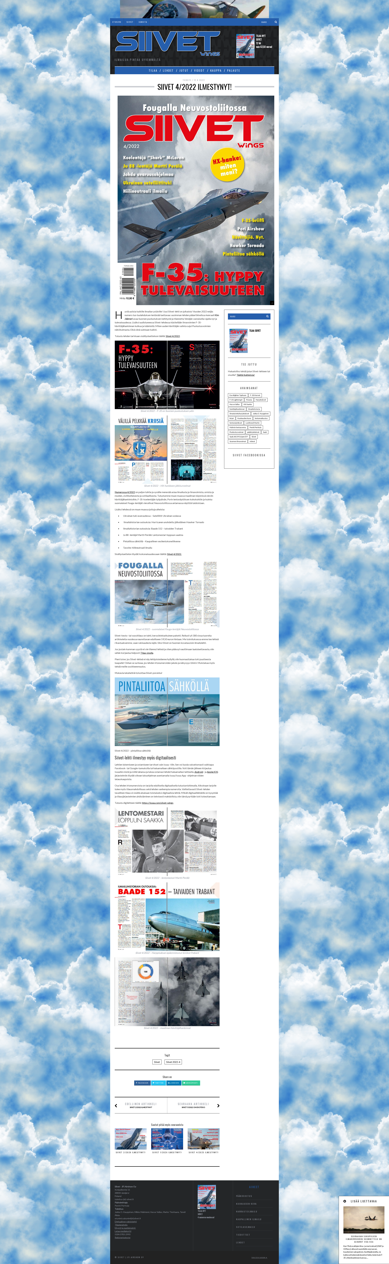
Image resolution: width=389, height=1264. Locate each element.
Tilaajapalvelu (121, 1224)
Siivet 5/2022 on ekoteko (193, 1105)
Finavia (249, 400)
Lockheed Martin (253, 423)
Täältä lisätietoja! (246, 374)
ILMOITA (143, 22)
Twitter (159, 1083)
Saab (265, 432)
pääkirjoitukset (253, 432)
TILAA (153, 70)
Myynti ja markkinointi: (125, 1228)
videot (252, 441)
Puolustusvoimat (236, 432)
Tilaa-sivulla (146, 652)
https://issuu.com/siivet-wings (157, 802)
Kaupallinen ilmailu (249, 1219)
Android (198, 771)
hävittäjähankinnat (237, 409)
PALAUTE (233, 70)
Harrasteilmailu (246, 1211)
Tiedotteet (243, 1234)
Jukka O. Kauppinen (261, 413)
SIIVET (130, 22)
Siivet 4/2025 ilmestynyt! (204, 1152)
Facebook (143, 1083)
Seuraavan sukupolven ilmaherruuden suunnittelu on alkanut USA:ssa (364, 1239)
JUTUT (184, 70)
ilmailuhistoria (254, 409)
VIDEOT (199, 70)
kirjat (232, 418)
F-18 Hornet (255, 395)
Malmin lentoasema (238, 427)
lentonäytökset (236, 423)
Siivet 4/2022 (173, 336)
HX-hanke (248, 404)
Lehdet (240, 1242)
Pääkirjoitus (244, 1196)
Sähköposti (191, 1083)
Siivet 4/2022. (174, 554)
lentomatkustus (261, 418)
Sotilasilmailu (245, 1226)
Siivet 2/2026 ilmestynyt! (131, 1152)
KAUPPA (216, 70)
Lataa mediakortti (123, 1231)
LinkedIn (174, 1083)
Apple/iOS (212, 771)
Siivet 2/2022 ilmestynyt (141, 1105)
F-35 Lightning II (236, 400)
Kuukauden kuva (244, 418)
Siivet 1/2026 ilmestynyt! (167, 1152)
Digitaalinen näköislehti (126, 1221)
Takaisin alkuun (258, 1257)
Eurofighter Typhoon (238, 395)
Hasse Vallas (235, 404)
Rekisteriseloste (122, 1237)
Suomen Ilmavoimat (238, 441)
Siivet (157, 1061)
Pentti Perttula (255, 427)
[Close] (344, 1201)
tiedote (187, 80)
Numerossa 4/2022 (125, 492)
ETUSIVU (116, 22)
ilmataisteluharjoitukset (239, 413)
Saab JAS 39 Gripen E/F (239, 437)
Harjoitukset (261, 400)
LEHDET (168, 70)
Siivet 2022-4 (173, 1061)
